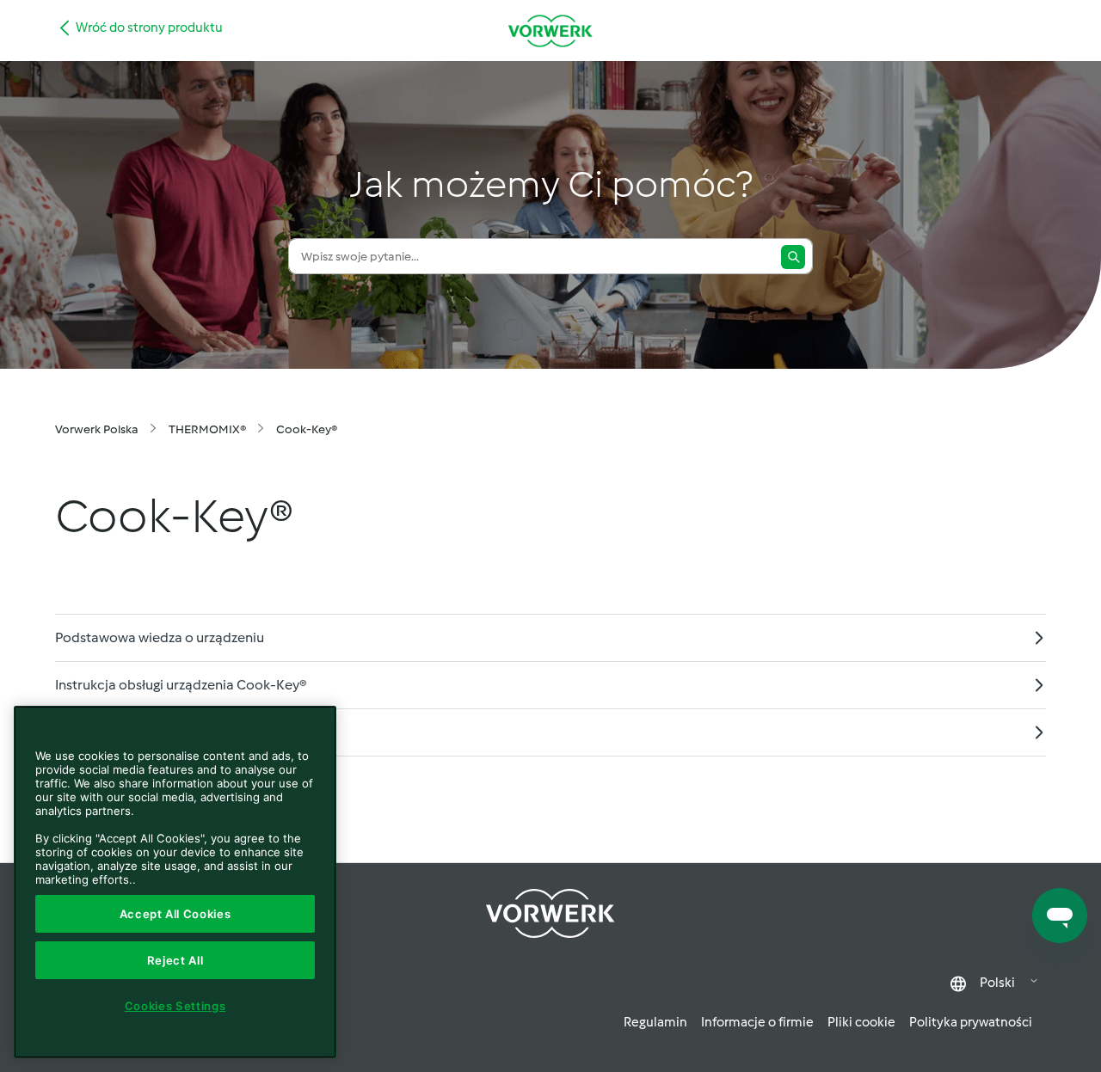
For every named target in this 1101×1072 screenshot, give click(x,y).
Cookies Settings (175, 1006)
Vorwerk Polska (96, 429)
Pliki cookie (861, 1022)
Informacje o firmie (757, 1022)
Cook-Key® (306, 429)
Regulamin (655, 1022)
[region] (175, 882)
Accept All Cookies (175, 914)
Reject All (175, 960)
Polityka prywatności (970, 1022)
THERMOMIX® (207, 429)
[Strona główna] (550, 30)
